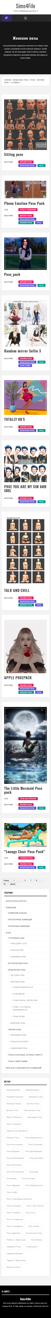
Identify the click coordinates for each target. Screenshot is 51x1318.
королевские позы (32, 1110)
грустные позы (32, 1104)
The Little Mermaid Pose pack (23, 790)
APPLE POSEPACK (18, 677)
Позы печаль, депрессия (25, 1000)
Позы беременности (23, 987)
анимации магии (13, 1090)
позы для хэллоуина (15, 1172)
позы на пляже (28, 1178)
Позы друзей (17, 950)
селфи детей (31, 1247)
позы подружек (13, 1185)
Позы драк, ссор (19, 944)
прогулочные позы (34, 1233)
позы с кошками (14, 1206)
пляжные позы (26, 858)
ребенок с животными (16, 1240)
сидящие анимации (15, 1253)
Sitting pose (13, 154)
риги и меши (36, 1240)
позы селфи (12, 1192)
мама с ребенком (14, 1117)
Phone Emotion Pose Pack (24, 203)
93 (5, 884)
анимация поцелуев (15, 1097)
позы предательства (34, 1185)
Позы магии (19, 994)
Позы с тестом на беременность (22, 1008)
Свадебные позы (19, 1048)
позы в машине (13, 1151)
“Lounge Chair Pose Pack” (24, 851)
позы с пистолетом (34, 1206)
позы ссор (30, 1213)
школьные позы (13, 1267)
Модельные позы (27, 165)
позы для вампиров (33, 1151)
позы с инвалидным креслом (19, 1199)
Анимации (11, 908)
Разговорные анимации (20, 920)
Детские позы (18, 975)
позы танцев (33, 1226)
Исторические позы (18, 963)
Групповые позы (16, 938)
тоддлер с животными (16, 1260)
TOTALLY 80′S (14, 419)
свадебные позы (14, 1247)
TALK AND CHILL (17, 590)
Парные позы (14, 1030)
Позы (41, 165)
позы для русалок (28, 798)
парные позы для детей (17, 1131)
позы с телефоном (28, 210)
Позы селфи (25, 365)
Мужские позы (26, 223)
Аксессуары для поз (16, 901)
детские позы (13, 1110)
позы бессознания (15, 1144)
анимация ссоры (36, 1097)
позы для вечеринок (15, 1158)
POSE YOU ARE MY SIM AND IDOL (25, 488)
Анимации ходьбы (17, 913)
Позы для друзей (19, 1042)
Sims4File (25, 6)
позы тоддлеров (13, 1233)
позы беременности (33, 1138)
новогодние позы (34, 1117)
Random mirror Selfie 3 (22, 351)
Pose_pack (12, 274)
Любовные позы (18, 1035)
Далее (12, 884)
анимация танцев (14, 1104)
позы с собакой (13, 1213)
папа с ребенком (14, 1124)
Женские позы (26, 162)
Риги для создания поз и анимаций (24, 1068)
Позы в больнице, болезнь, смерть (25, 1055)
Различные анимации (19, 926)
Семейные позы (18, 957)
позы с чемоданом (15, 1226)
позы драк (33, 1172)
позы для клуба (36, 1158)
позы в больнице (35, 1144)
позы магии (11, 1178)
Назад (6, 880)
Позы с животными (17, 1061)
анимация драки (32, 1090)
